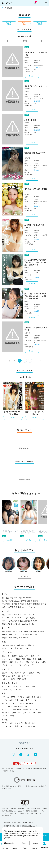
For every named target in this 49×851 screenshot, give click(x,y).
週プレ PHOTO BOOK (10, 615)
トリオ (17, 686)
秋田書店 (5, 598)
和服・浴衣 (22, 648)
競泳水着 (33, 645)
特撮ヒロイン (31, 709)
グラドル (9, 697)
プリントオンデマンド (29, 635)
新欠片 (43, 604)
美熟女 (35, 673)
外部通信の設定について (29, 826)
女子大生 (32, 700)
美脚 (27, 659)
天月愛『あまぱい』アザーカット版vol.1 (35, 54)
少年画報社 (22, 604)
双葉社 (18, 607)
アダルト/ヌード (8, 716)
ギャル (29, 665)
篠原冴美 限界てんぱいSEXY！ (34, 154)
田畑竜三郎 (37, 67)
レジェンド (9, 712)
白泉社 (4, 607)
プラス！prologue (25, 631)
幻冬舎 (29, 601)
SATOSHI (37, 344)
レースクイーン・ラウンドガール (18, 703)
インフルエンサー (12, 709)
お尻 (36, 656)
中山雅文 (36, 277)
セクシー (9, 679)
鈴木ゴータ (37, 206)
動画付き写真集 (39, 631)
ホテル (7, 689)
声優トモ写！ (7, 638)
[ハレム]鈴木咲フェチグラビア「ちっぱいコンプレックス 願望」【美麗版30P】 (35, 296)
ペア (6, 686)
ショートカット (11, 659)
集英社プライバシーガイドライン (22, 822)
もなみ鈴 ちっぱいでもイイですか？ (35, 329)
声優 (20, 700)
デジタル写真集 (9, 23)
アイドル (24, 697)
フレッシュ (22, 662)
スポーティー (39, 662)
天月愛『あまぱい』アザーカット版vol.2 (35, 87)
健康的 (8, 662)
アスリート (35, 712)
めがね (8, 648)
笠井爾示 (36, 239)
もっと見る (24, 576)
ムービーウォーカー (29, 607)
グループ (30, 686)
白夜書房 (11, 607)
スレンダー (10, 656)
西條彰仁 (36, 170)
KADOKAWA (27, 598)
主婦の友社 (6, 604)
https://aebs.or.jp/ (6, 815)
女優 (37, 697)
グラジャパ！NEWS (40, 23)
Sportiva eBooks (28, 624)
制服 (22, 645)
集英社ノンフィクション (11, 624)
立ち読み (32, 76)
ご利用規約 (6, 822)
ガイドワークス (16, 598)
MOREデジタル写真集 (26, 618)
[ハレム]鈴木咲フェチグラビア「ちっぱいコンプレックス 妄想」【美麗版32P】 (35, 262)
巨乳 (24, 656)
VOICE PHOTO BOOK (11, 635)
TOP (3, 8)
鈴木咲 (26, 267)
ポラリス (16, 638)
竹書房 (29, 604)
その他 (30, 726)
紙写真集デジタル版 (10, 631)
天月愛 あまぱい (30, 120)
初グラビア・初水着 (25, 723)
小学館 (14, 604)
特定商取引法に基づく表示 (11, 826)
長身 (38, 659)
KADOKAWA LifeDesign (11, 601)
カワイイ (25, 676)
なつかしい (9, 676)
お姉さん (21, 673)
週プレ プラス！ (24, 23)
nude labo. (25, 638)
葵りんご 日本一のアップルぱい (35, 190)
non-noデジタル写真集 (10, 621)
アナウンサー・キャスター (15, 706)
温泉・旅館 (21, 689)
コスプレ (9, 645)
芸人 (22, 712)
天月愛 (26, 58)
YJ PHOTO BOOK (27, 615)
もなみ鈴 (27, 333)
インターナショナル (12, 665)
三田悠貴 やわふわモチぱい (34, 225)
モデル (8, 700)
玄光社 (23, 601)
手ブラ (8, 723)
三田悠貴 (27, 228)
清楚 (22, 679)
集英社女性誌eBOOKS (28, 621)
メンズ (8, 726)
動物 (19, 726)
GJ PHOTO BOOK (9, 618)
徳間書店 (36, 604)
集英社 (35, 601)
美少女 (8, 673)
